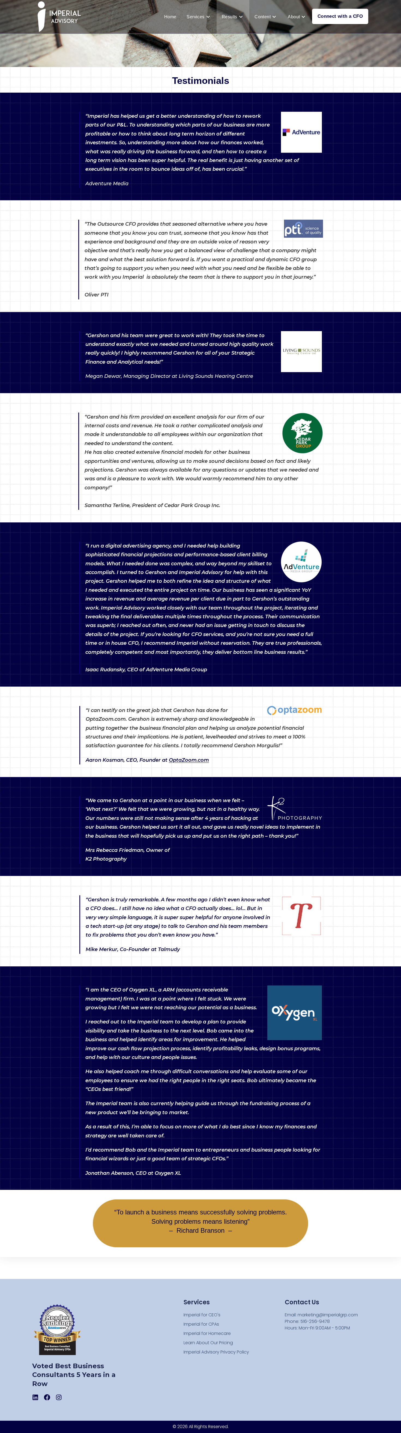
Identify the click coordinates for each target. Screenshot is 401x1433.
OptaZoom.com (189, 760)
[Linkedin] (35, 1397)
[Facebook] (47, 1397)
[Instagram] (59, 1397)
